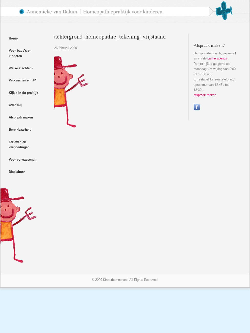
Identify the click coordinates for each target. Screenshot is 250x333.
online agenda (217, 58)
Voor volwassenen (22, 159)
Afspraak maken (21, 117)
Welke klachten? (21, 68)
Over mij (15, 105)
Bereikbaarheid (20, 129)
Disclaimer (17, 172)
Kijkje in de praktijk (23, 93)
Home (13, 38)
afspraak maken (205, 95)
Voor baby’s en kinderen (20, 53)
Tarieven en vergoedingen (19, 144)
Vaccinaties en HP (22, 80)
